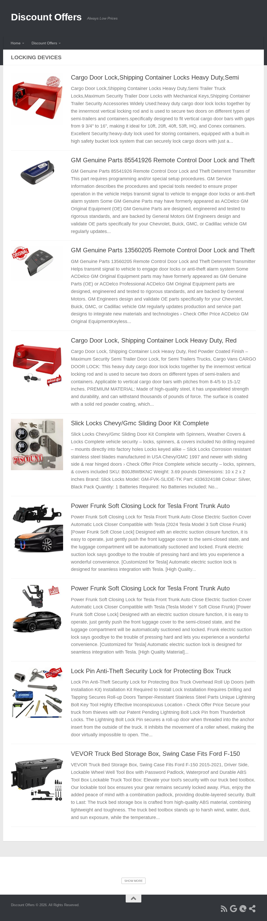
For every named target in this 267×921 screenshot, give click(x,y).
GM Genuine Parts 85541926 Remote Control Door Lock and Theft (163, 160)
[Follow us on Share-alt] (252, 908)
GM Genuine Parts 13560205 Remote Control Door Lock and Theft (163, 250)
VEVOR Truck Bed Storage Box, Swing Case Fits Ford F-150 (155, 753)
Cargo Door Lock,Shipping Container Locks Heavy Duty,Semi (155, 77)
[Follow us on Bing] (243, 908)
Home (16, 43)
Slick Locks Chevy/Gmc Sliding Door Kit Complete (140, 423)
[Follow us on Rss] (224, 908)
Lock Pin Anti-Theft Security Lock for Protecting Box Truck (151, 671)
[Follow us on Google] (233, 908)
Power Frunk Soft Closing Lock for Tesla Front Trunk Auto (150, 506)
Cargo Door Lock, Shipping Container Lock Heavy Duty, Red (153, 340)
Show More (133, 880)
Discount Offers (46, 17)
